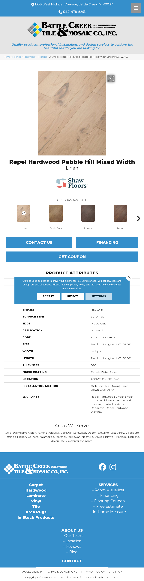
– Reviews (72, 546)
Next (138, 213)
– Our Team (72, 535)
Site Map (115, 571)
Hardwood (29, 56)
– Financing (108, 495)
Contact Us (39, 242)
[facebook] (102, 467)
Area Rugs (36, 512)
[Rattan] (120, 213)
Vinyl (36, 501)
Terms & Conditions (61, 571)
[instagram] (112, 467)
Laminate (36, 495)
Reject (72, 296)
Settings (98, 296)
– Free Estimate (108, 506)
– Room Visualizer (108, 490)
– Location (72, 541)
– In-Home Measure (108, 512)
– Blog (72, 552)
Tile (36, 506)
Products (42, 56)
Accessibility (32, 571)
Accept (48, 296)
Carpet (36, 485)
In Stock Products (36, 517)
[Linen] (24, 213)
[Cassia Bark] (56, 213)
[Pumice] (88, 213)
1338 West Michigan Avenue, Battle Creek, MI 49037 (74, 4)
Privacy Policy (93, 571)
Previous (5, 213)
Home (7, 56)
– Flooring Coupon (108, 501)
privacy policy (77, 284)
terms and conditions (106, 284)
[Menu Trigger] (136, 8)
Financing (107, 242)
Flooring (16, 56)
